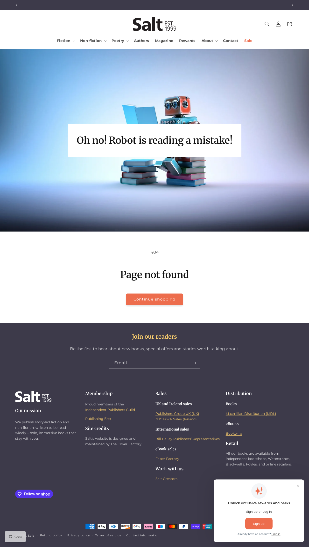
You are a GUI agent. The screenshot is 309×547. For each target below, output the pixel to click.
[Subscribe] (194, 363)
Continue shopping (154, 299)
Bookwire (234, 433)
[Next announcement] (292, 5)
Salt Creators (166, 478)
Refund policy (51, 535)
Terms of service (108, 535)
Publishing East (98, 418)
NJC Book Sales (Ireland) (176, 419)
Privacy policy (78, 535)
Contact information (143, 535)
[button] (65, 40)
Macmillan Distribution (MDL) (251, 413)
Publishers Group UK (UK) (177, 413)
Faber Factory (167, 459)
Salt (31, 535)
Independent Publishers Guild (110, 409)
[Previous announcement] (16, 5)
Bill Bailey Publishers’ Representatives (187, 439)
